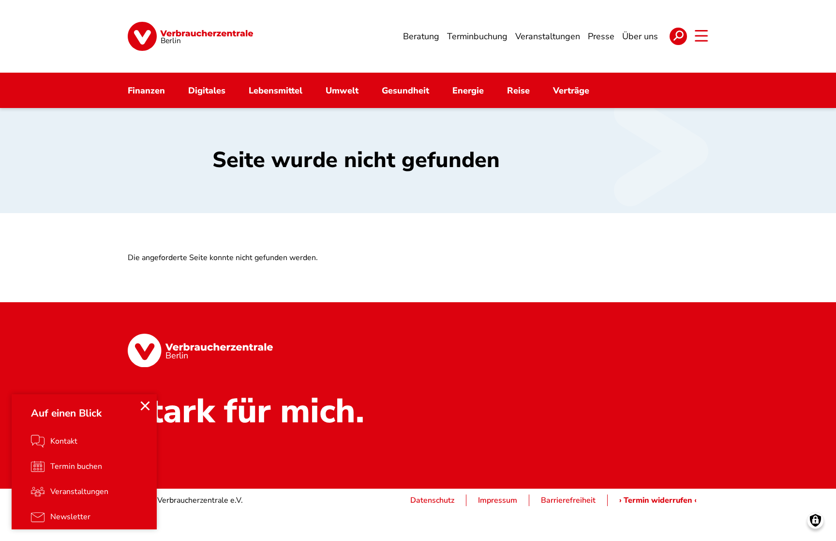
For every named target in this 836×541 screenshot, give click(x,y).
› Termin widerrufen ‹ (658, 500)
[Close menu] (145, 406)
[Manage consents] (815, 520)
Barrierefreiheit (568, 500)
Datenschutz (432, 500)
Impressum (497, 500)
